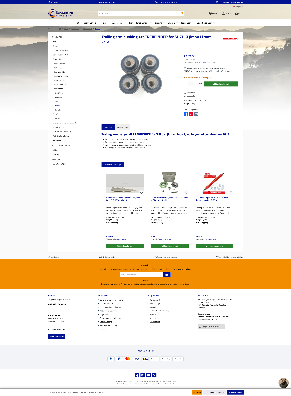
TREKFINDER (58, 89)
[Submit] (167, 274)
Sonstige (58, 110)
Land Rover (59, 93)
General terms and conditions (111, 299)
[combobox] (138, 13)
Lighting (55, 150)
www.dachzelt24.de (55, 318)
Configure (197, 392)
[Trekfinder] (230, 40)
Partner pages (155, 303)
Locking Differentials (60, 50)
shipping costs (135, 381)
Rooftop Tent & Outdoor (61, 145)
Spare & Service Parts (61, 54)
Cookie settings (106, 321)
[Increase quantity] (196, 83)
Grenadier (58, 97)
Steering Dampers (60, 80)
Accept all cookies (235, 392)
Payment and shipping (108, 325)
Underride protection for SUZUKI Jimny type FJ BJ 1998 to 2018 (123, 199)
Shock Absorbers (59, 63)
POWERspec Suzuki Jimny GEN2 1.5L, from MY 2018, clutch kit (169, 199)
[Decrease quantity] (186, 83)
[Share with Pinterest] (191, 113)
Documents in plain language (111, 307)
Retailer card (155, 299)
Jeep (56, 101)
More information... (98, 392)
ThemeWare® (169, 384)
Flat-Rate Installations (61, 136)
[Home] (79, 22)
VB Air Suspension (60, 84)
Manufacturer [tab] (122, 127)
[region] (140, 74)
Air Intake (56, 118)
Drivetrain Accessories (61, 76)
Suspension (57, 59)
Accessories (56, 140)
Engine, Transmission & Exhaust (64, 123)
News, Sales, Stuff (59, 164)
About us (153, 314)
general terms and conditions (179, 284)
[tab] (108, 127)
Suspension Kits (59, 72)
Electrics (55, 154)
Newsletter (154, 318)
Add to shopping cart (221, 84)
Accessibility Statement (109, 310)
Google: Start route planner (212, 326)
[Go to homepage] (60, 13)
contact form (61, 329)
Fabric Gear (56, 159)
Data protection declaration (110, 318)
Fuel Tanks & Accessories (62, 131)
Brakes (55, 46)
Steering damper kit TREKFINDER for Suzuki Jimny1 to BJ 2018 (212, 199)
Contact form (155, 321)
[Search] (181, 13)
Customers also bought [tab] (113, 164)
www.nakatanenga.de (56, 321)
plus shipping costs (199, 62)
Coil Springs (58, 68)
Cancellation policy (107, 303)
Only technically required (215, 392)
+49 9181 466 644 (236, 2)
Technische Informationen (160, 310)
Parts (54, 41)
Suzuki (57, 105)
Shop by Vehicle (58, 37)
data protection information (149, 284)
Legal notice (104, 314)
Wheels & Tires (58, 127)
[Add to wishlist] (141, 192)
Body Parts (57, 114)
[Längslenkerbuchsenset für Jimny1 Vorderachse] (140, 74)
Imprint (103, 329)
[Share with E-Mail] (196, 113)
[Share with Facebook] (185, 113)
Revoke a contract (57, 336)
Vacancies (153, 307)
